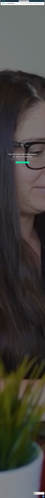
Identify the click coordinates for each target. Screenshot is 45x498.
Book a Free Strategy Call (22, 162)
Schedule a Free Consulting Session (34, 1)
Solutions (22, 3)
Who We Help (27, 3)
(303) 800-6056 (42, 1)
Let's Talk (40, 3)
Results (31, 3)
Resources (37, 3)
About (34, 3)
